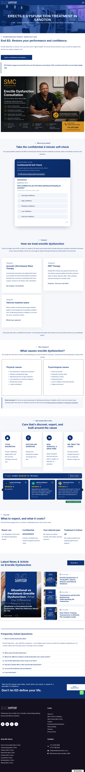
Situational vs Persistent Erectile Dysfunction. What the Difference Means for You (21, 608)
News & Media (51, 726)
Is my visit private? (10, 672)
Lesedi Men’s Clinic (6, 757)
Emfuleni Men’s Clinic (7, 755)
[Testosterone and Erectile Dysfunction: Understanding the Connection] (50, 596)
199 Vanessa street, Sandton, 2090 (59, 753)
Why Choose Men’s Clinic (55, 719)
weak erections (51, 402)
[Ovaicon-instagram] (16, 724)
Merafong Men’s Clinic (7, 760)
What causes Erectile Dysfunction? (16, 653)
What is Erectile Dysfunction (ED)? (15, 638)
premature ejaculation (71, 402)
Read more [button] (8, 497)
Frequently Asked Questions (55, 724)
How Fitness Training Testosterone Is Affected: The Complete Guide (70, 615)
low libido (59, 402)
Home (13, 22)
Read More (8, 615)
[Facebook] (7, 724)
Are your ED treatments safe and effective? (18, 668)
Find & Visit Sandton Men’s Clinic (11, 745)
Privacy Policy (51, 731)
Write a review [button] (74, 476)
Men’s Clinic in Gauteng (54, 716)
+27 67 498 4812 (55, 747)
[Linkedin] (3, 724)
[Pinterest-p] (12, 724)
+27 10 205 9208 (55, 745)
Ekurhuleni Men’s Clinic (8, 752)
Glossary (50, 729)
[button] (82, 490)
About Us (50, 714)
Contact (49, 721)
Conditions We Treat (25, 22)
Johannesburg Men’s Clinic (9, 747)
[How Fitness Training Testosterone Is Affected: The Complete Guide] (50, 613)
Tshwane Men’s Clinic (7, 750)
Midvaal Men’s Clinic (7, 763)
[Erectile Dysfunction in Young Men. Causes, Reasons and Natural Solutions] (50, 579)
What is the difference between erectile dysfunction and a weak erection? (27, 657)
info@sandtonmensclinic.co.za (59, 750)
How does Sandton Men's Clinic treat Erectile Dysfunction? (23, 664)
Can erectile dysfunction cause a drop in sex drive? (21, 660)
